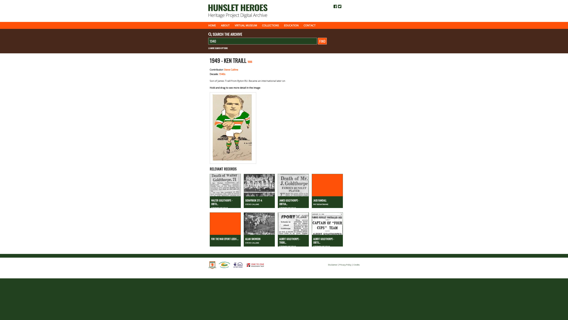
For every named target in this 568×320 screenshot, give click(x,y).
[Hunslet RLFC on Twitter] (339, 6)
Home (212, 25)
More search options (219, 48)
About (225, 25)
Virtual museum (246, 25)
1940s (222, 74)
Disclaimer (332, 264)
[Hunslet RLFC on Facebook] (335, 6)
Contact (310, 25)
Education (291, 25)
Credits (356, 264)
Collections (270, 25)
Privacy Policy (345, 264)
